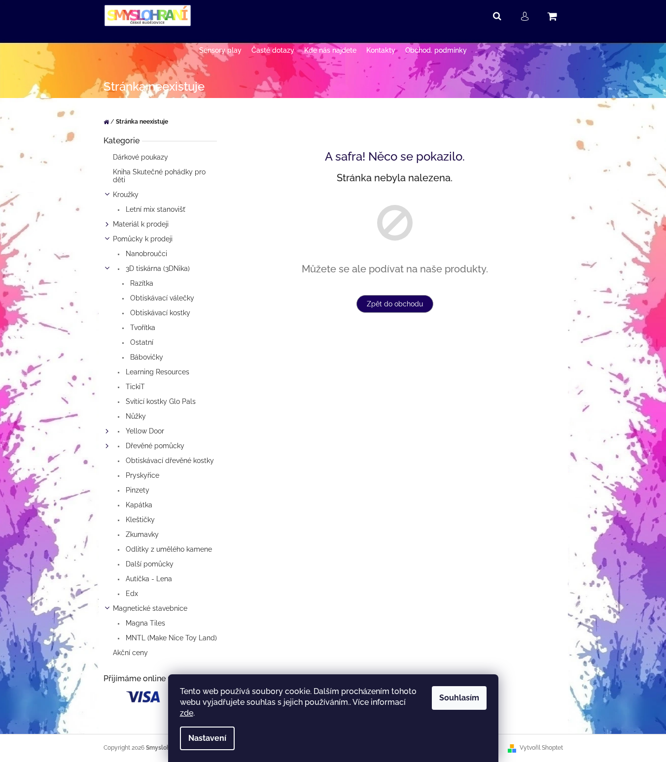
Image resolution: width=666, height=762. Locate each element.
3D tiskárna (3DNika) (157, 268)
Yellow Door (144, 431)
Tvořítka (141, 327)
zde (186, 713)
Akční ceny (130, 653)
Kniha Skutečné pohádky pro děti (159, 176)
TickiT (134, 387)
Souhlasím (459, 697)
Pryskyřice (141, 475)
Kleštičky (139, 520)
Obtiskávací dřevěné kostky (169, 460)
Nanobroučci (145, 254)
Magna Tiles (144, 623)
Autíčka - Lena (148, 579)
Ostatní (140, 342)
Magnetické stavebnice (150, 608)
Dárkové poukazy (140, 157)
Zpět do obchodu (395, 304)
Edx (131, 593)
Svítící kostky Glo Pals (160, 401)
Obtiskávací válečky (161, 298)
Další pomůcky (149, 564)
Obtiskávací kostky (159, 313)
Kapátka (138, 505)
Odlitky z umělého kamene (168, 549)
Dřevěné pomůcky (154, 446)
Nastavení (207, 738)
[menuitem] (220, 50)
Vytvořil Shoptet (541, 747)
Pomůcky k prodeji (143, 239)
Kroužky (126, 195)
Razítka (140, 283)
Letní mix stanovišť (154, 209)
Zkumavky (141, 534)
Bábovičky (145, 357)
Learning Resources (156, 372)
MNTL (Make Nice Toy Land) (170, 638)
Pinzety (136, 490)
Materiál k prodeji (141, 224)
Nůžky (135, 416)
